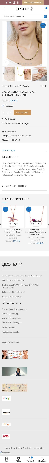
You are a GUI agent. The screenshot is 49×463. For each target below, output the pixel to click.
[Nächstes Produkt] (45, 86)
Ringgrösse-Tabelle (10, 332)
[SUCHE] (45, 16)
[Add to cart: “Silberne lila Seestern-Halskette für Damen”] (10, 224)
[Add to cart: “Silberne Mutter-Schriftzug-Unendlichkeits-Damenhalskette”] (33, 224)
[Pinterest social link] (14, 2)
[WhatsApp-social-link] (18, 2)
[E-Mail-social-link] (10, 2)
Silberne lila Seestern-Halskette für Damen (13, 231)
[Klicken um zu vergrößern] (6, 62)
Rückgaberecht (8, 327)
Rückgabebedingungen (12, 322)
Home (4, 86)
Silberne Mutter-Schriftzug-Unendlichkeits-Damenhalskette (36, 232)
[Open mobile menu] (3, 9)
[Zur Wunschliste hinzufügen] (15, 224)
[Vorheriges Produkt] (40, 86)
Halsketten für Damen (19, 86)
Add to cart (22, 112)
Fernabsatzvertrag (10, 313)
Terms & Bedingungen (11, 318)
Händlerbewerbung (33, 2)
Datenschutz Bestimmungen (14, 309)
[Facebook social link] (6, 2)
